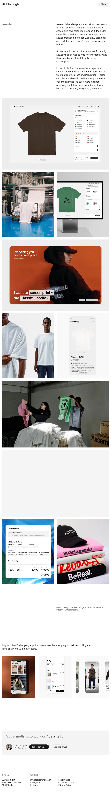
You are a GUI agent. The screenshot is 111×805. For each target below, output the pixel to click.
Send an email (60, 747)
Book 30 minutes (39, 747)
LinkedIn (34, 785)
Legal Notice (64, 780)
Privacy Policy (64, 785)
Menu (103, 4)
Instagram (35, 782)
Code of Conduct (66, 782)
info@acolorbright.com (41, 780)
